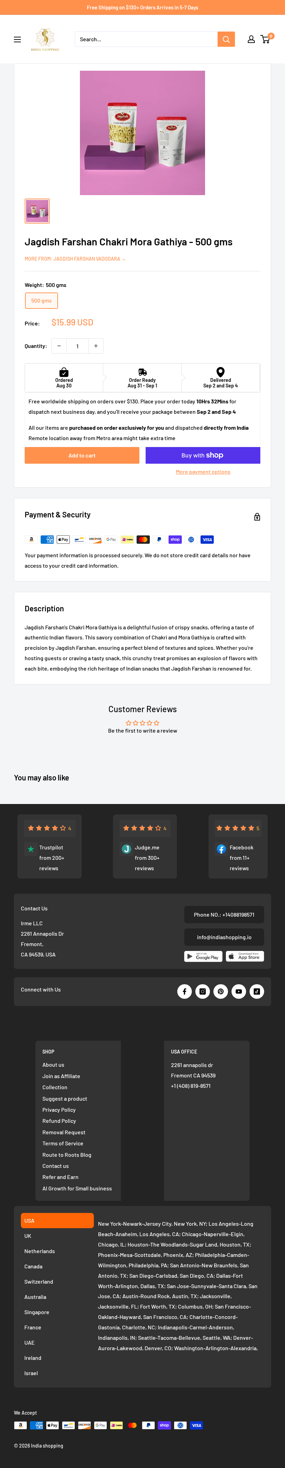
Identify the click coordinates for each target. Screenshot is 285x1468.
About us (53, 1064)
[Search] (226, 39)
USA (29, 1220)
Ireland (32, 1357)
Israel (31, 1373)
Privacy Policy (59, 1109)
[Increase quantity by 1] (96, 346)
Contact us (55, 1165)
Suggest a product (64, 1098)
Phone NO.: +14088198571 (224, 914)
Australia (35, 1296)
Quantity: (36, 345)
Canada (33, 1266)
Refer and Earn (60, 1176)
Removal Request (64, 1132)
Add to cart (82, 455)
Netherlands (39, 1251)
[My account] (251, 39)
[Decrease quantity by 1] (59, 346)
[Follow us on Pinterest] (220, 991)
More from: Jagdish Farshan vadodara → (75, 259)
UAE (29, 1342)
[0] (265, 39)
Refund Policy (59, 1120)
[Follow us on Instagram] (202, 991)
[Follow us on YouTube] (238, 991)
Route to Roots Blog (66, 1154)
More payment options (203, 471)
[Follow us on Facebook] (184, 991)
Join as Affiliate (61, 1076)
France (32, 1327)
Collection (54, 1087)
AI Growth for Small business (77, 1188)
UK (27, 1235)
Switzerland (38, 1281)
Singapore (36, 1312)
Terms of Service (62, 1143)
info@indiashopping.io (224, 937)
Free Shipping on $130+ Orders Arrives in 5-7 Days (142, 7)
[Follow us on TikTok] (257, 991)
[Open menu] (17, 39)
